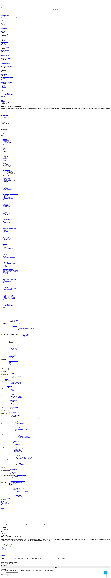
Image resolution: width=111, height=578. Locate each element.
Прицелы (5, 280)
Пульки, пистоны (5, 50)
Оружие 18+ (3, 79)
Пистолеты (5, 196)
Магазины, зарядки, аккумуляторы (10, 271)
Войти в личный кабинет (5, 574)
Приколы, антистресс (7, 219)
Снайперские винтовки (8, 198)
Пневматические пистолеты (9, 298)
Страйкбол (3, 96)
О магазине (3, 549)
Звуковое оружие (4, 42)
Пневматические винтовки (9, 297)
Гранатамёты (4, 28)
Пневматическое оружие (6, 82)
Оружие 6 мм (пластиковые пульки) (9, 17)
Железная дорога (6, 213)
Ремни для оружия (7, 281)
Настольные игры (7, 222)
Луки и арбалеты (4, 44)
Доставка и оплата (5, 102)
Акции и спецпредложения (7, 554)
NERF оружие (4, 31)
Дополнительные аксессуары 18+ (10, 288)
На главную (3, 548)
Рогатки (2, 25)
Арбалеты (5, 244)
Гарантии (3, 98)
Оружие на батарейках (8, 238)
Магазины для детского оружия (10, 279)
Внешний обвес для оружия (7, 66)
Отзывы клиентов (4, 88)
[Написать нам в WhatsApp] (53, 9)
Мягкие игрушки (7, 216)
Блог (2, 100)
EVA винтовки (6, 206)
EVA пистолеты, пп (7, 208)
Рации (4, 261)
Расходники (5, 272)
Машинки (5, 215)
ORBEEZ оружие (5, 15)
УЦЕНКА (3, 85)
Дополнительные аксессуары (7, 60)
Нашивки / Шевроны (7, 252)
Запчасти (3, 69)
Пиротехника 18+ (5, 74)
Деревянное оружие (5, 55)
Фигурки (5, 221)
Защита (4, 250)
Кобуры (4, 259)
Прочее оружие (6, 201)
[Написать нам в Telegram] (55, 9)
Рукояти (5, 282)
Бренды (2, 553)
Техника (5, 220)
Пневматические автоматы (9, 296)
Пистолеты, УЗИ (6, 188)
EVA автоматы (6, 205)
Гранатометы (6, 273)
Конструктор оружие (5, 34)
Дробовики (5, 199)
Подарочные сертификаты (7, 77)
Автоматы (5, 195)
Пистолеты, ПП (6, 267)
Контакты (3, 101)
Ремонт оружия (6, 93)
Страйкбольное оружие (6, 63)
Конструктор (6, 214)
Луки (4, 245)
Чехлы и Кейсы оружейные (9, 263)
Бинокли (5, 258)
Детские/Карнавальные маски (9, 227)
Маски (2, 36)
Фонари (5, 283)
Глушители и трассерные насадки (10, 278)
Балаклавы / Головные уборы (9, 228)
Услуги (2, 91)
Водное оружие (4, 52)
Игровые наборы (4, 71)
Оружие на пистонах (7, 239)
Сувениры (3, 39)
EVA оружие (3, 20)
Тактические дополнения (8, 262)
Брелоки (5, 232)
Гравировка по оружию (8, 94)
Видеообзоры (3, 87)
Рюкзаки (5, 254)
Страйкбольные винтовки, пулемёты (11, 270)
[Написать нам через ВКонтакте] (57, 9)
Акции (2, 97)
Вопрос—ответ (4, 90)
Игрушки (3, 23)
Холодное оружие (5, 47)
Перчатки (5, 253)
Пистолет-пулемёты (7, 197)
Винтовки (5, 190)
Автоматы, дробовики (8, 189)
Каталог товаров (4, 13)
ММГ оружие (6, 290)
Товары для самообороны (8, 289)
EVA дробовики (6, 207)
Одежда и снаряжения (6, 58)
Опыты (4, 218)
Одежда (4, 249)
